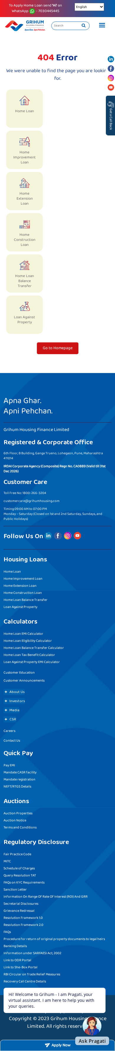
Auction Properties (18, 813)
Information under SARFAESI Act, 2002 (32, 953)
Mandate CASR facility (20, 772)
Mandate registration (19, 779)
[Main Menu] (100, 26)
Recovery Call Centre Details (25, 981)
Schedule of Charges (19, 868)
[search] (84, 26)
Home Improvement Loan (23, 578)
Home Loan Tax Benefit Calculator (29, 654)
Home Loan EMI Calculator (23, 633)
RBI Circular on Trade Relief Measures (32, 974)
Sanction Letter (15, 889)
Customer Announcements (24, 680)
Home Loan (12, 571)
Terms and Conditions (20, 827)
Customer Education (19, 672)
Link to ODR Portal (17, 960)
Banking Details (15, 946)
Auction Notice (15, 820)
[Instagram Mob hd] (111, 78)
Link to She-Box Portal (20, 967)
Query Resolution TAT (20, 875)
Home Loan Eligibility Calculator (28, 640)
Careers (9, 730)
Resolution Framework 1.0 (23, 917)
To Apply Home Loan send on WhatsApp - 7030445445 (35, 8)
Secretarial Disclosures (21, 903)
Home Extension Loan (20, 585)
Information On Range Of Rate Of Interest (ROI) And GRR (46, 896)
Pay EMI (9, 765)
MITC (7, 861)
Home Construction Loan (23, 592)
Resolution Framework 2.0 (23, 924)
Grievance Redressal (19, 910)
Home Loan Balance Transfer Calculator (34, 647)
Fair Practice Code (17, 854)
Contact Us (12, 740)
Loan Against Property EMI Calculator (32, 661)
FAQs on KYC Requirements (24, 882)
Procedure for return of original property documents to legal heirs (54, 938)
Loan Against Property (20, 606)
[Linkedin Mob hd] (111, 59)
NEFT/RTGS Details (17, 786)
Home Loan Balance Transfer (25, 599)
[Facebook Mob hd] (111, 68)
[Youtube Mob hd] (111, 87)
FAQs (7, 931)
